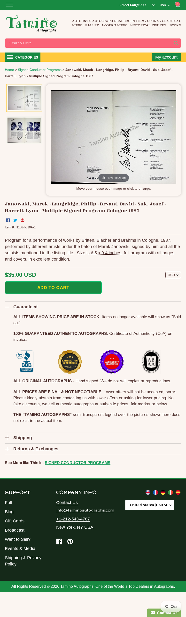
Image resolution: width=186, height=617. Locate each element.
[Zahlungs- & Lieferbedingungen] (163, 493)
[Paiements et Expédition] (156, 493)
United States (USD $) (148, 505)
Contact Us (67, 502)
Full (8, 502)
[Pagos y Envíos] (178, 493)
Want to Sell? (18, 539)
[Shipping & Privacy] (148, 493)
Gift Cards (14, 521)
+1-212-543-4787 (73, 519)
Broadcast (14, 530)
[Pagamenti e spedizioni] (171, 493)
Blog (9, 511)
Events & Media (20, 548)
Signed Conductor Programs (77, 463)
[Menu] (10, 5)
